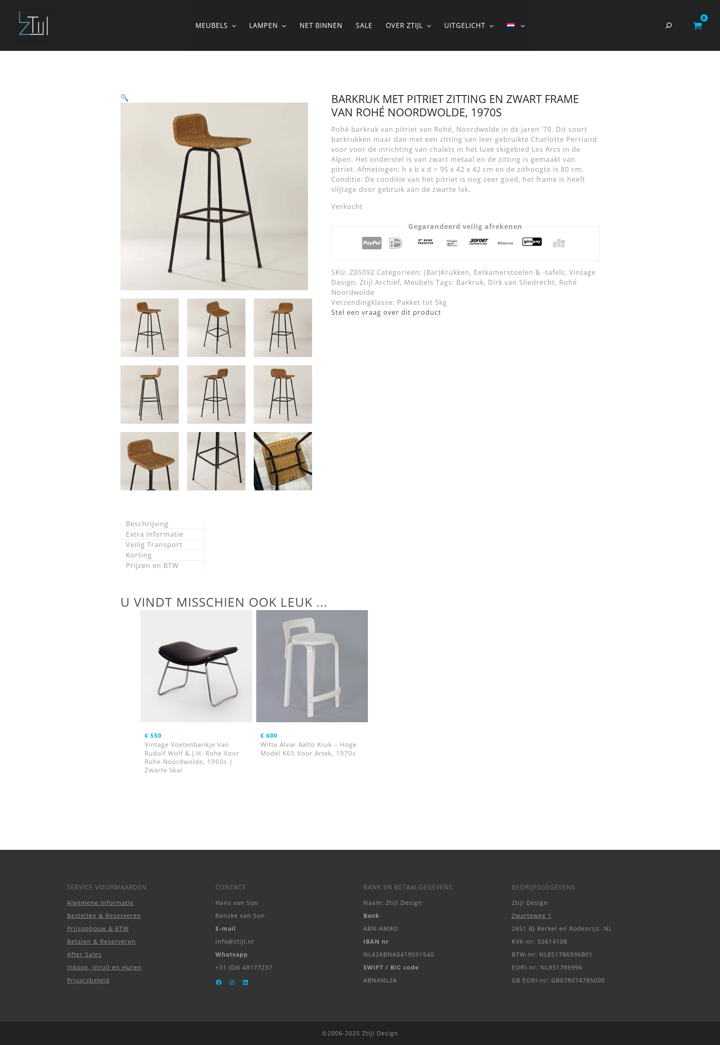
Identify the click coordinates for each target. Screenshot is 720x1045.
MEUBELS (211, 25)
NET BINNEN (321, 25)
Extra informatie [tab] (154, 534)
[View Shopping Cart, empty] (697, 25)
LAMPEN (263, 25)
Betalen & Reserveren (101, 941)
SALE (364, 25)
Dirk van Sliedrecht (521, 282)
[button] (232, 25)
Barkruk (470, 282)
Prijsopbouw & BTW (98, 928)
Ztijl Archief (380, 282)
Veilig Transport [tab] (154, 544)
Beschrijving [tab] (147, 523)
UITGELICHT (464, 25)
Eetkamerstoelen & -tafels (519, 272)
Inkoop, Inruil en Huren (104, 967)
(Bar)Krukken (447, 272)
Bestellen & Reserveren (104, 915)
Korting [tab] (139, 555)
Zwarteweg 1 (532, 915)
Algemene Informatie (100, 903)
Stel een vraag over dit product (386, 312)
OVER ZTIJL (404, 25)
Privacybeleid (88, 980)
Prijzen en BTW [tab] (152, 565)
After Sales (84, 954)
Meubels (419, 282)
